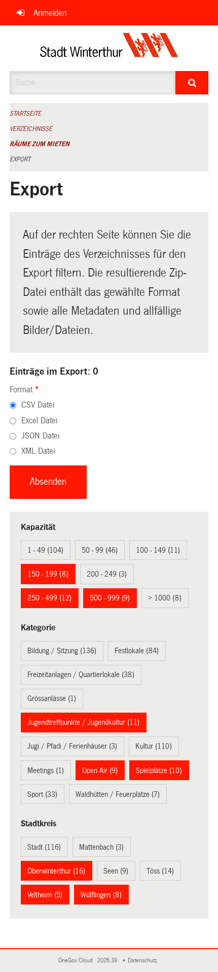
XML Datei (38, 451)
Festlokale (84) (137, 651)
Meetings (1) (45, 770)
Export (20, 159)
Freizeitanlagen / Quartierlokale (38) (80, 675)
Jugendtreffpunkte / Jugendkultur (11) (83, 722)
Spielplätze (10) (159, 770)
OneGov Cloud (77, 960)
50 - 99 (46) (100, 550)
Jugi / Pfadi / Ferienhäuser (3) (72, 746)
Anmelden (49, 13)
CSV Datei (37, 404)
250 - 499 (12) (49, 598)
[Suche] (191, 82)
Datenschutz (144, 960)
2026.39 (108, 960)
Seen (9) (115, 871)
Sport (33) (42, 794)
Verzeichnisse (31, 128)
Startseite (25, 113)
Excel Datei (39, 420)
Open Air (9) (100, 770)
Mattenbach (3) (101, 847)
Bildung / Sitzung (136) (61, 651)
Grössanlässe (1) (51, 698)
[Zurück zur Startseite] (109, 48)
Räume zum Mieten (39, 144)
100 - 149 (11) (158, 550)
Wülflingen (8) (101, 895)
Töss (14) (160, 871)
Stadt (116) (44, 847)
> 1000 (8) (164, 598)
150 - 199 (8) (47, 574)
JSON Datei (40, 435)
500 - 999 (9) (110, 598)
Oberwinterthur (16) (56, 871)
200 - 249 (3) (107, 574)
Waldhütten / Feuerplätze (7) (118, 794)
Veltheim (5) (44, 895)
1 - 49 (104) (45, 550)
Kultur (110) (153, 746)
